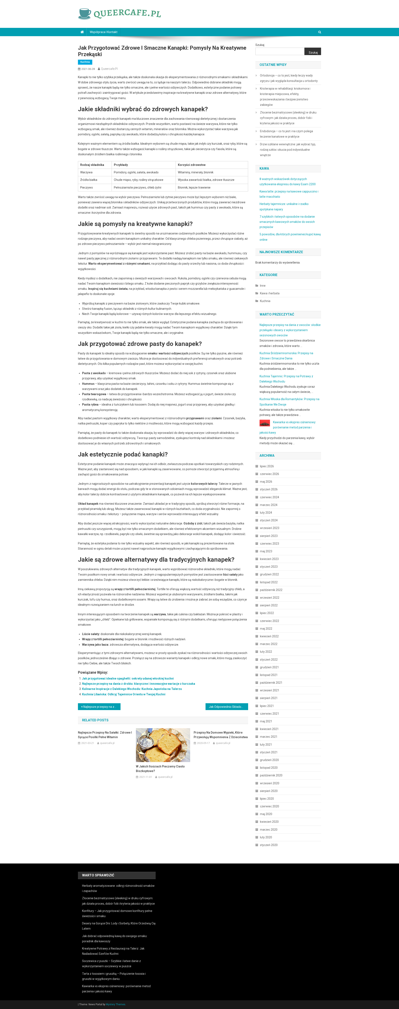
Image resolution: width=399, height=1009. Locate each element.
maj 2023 (266, 551)
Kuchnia (85, 61)
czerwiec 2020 (269, 806)
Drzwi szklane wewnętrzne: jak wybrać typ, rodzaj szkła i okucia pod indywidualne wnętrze (288, 150)
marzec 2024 (268, 505)
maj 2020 (266, 814)
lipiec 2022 (267, 613)
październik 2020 (271, 775)
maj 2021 (266, 721)
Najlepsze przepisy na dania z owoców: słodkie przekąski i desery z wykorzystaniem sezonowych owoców (290, 330)
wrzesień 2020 (269, 783)
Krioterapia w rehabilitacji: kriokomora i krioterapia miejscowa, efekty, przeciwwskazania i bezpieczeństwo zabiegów (285, 96)
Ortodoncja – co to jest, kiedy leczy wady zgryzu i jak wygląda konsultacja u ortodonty (289, 78)
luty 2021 (266, 744)
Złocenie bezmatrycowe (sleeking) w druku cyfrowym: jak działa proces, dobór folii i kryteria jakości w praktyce (288, 118)
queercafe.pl (109, 68)
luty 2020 (266, 837)
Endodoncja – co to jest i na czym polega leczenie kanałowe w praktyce (286, 134)
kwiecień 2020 (269, 821)
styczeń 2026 (269, 489)
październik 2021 (271, 682)
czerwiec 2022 (269, 621)
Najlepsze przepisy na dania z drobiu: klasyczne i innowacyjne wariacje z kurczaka (138, 683)
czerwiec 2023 (269, 543)
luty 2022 (266, 651)
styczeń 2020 (269, 845)
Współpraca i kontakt (103, 32)
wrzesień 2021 (269, 690)
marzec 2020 (268, 829)
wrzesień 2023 (269, 528)
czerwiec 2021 (269, 713)
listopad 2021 (269, 675)
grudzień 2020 (269, 760)
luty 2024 (266, 512)
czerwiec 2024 (269, 497)
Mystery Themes (115, 1004)
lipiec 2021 (267, 706)
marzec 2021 (268, 736)
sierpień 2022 (269, 605)
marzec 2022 (268, 644)
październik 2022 (271, 590)
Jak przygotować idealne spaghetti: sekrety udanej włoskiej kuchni (128, 678)
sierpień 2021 (269, 698)
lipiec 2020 (267, 798)
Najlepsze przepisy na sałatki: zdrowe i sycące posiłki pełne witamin (105, 735)
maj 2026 (266, 481)
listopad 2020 (269, 767)
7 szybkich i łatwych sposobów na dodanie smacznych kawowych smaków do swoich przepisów (287, 222)
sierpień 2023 (269, 536)
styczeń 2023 (269, 566)
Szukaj (259, 45)
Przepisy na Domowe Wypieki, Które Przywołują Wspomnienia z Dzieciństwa (221, 735)
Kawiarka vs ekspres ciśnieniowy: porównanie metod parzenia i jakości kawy (288, 427)
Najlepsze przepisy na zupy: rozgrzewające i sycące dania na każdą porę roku (102, 706)
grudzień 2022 (269, 574)
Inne (263, 285)
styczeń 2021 (269, 752)
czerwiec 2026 (269, 474)
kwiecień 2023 (269, 559)
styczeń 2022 (269, 659)
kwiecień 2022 (269, 636)
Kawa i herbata (270, 293)
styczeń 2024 (269, 520)
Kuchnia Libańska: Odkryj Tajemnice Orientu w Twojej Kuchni (123, 694)
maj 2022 (266, 628)
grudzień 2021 (269, 667)
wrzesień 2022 (269, 597)
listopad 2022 (269, 582)
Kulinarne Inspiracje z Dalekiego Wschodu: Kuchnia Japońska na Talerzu (132, 689)
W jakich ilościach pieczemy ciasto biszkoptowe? (160, 769)
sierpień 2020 (269, 791)
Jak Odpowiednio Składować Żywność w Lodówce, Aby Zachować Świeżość (228, 706)
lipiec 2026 (267, 466)
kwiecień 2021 (269, 729)
